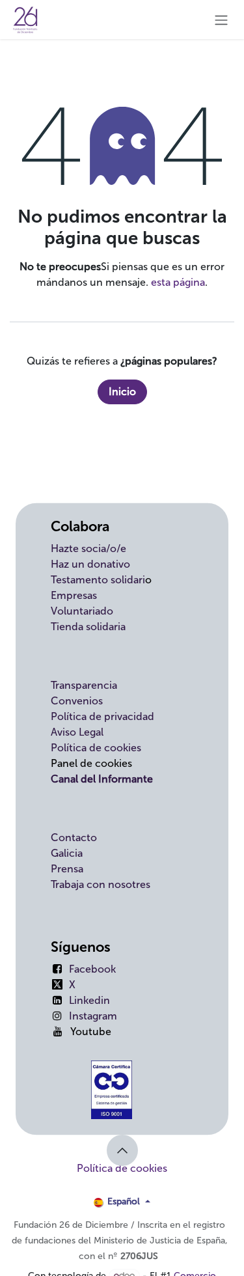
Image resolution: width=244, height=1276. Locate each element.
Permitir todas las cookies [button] (77, 1221)
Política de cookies (96, 748)
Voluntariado (82, 611)
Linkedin (89, 1000)
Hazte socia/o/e (88, 548)
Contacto (74, 837)
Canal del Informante (102, 779)
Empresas (74, 595)
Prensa (67, 869)
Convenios (77, 701)
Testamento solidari (98, 580)
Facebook (92, 969)
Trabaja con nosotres (100, 884)
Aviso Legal (77, 732)
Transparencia (84, 685)
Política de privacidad (102, 716)
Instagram (93, 1016)
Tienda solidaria (88, 626)
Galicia (67, 853)
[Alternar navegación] (221, 20)
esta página (178, 282)
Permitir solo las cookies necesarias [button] (100, 1249)
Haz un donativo (90, 564)
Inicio (122, 391)
